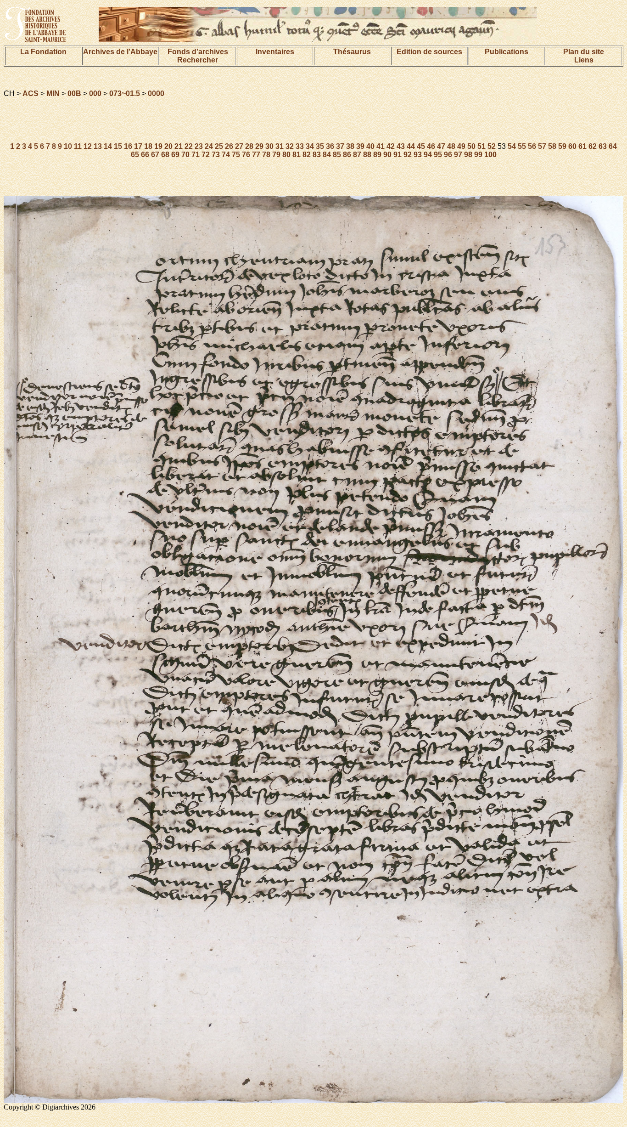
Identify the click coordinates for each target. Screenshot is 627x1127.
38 (350, 146)
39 (360, 146)
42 (390, 146)
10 (68, 146)
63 (603, 146)
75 (236, 155)
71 (195, 155)
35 (320, 146)
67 (155, 155)
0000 (156, 93)
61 (582, 146)
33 (300, 146)
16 (128, 146)
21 (178, 146)
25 (219, 146)
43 (401, 146)
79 (276, 155)
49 (461, 146)
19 (158, 146)
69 (175, 155)
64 (613, 146)
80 (286, 155)
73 (216, 155)
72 (206, 155)
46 (431, 146)
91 (397, 155)
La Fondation (43, 52)
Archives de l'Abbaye (120, 52)
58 (552, 146)
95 (438, 155)
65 (135, 155)
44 (411, 146)
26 (229, 146)
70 (185, 155)
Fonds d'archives (198, 52)
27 (239, 146)
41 (380, 146)
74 (226, 155)
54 (512, 146)
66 (145, 155)
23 (199, 146)
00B (74, 93)
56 (532, 146)
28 (249, 146)
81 (296, 155)
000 (95, 93)
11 (78, 146)
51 (481, 146)
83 (317, 155)
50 (471, 146)
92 (407, 155)
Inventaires (275, 52)
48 (451, 146)
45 (421, 146)
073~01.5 (124, 93)
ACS (30, 93)
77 (256, 155)
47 (441, 146)
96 (448, 155)
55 (522, 146)
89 (377, 155)
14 (108, 146)
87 (357, 155)
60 (572, 146)
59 (562, 146)
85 (337, 155)
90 (387, 155)
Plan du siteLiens (583, 56)
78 (266, 155)
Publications (506, 52)
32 (290, 146)
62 (592, 146)
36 (330, 146)
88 (367, 155)
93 (418, 155)
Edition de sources (429, 52)
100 (490, 155)
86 (347, 155)
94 (428, 155)
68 (165, 155)
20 (168, 146)
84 (327, 155)
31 (279, 146)
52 (491, 146)
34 (310, 146)
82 (306, 155)
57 (542, 146)
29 (259, 146)
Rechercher (197, 60)
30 (269, 146)
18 (148, 146)
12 (88, 146)
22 (189, 146)
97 (458, 155)
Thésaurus (352, 52)
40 (370, 146)
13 (98, 146)
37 (340, 146)
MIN (53, 93)
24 (209, 146)
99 (478, 155)
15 (118, 146)
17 (138, 146)
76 (246, 155)
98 (468, 155)
